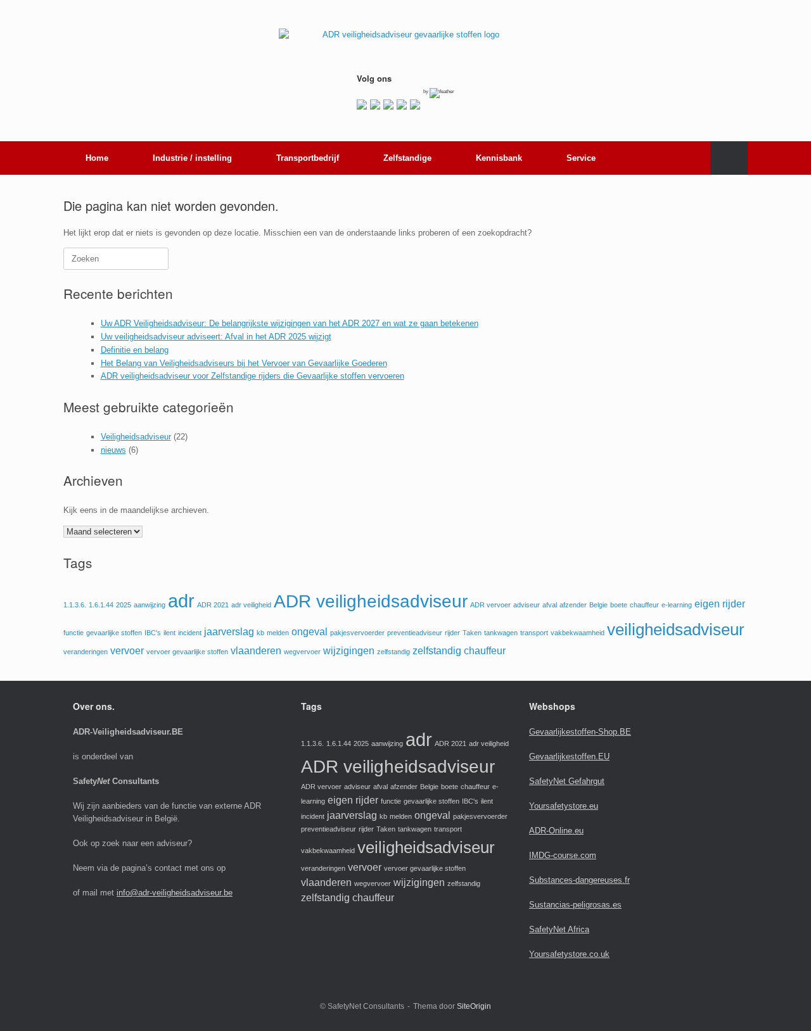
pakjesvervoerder (357, 632)
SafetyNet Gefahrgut (566, 781)
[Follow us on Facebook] (362, 104)
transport (534, 632)
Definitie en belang (135, 350)
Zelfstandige (407, 158)
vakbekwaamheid (577, 632)
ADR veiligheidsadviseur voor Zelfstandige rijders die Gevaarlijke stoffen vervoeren (252, 376)
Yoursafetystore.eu (563, 806)
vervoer (127, 650)
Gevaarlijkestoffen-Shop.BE (580, 732)
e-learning (676, 605)
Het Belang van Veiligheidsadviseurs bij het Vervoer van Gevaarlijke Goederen (244, 363)
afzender (573, 605)
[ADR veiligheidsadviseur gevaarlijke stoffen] (405, 42)
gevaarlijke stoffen (114, 632)
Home (97, 158)
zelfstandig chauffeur (459, 650)
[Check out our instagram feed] (415, 104)
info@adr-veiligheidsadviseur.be (175, 892)
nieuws (113, 450)
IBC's (152, 632)
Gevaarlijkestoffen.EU (569, 756)
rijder (452, 632)
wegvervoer (302, 651)
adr (181, 600)
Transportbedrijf (307, 158)
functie (73, 632)
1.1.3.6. (74, 605)
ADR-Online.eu (556, 830)
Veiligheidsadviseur (136, 436)
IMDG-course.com (562, 855)
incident (189, 632)
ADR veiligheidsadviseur (371, 601)
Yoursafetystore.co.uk (569, 954)
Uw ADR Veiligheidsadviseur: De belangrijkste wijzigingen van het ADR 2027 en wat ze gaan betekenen (289, 323)
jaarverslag (229, 631)
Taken (472, 632)
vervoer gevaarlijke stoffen (187, 651)
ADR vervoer (490, 605)
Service (581, 158)
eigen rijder (719, 603)
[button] (729, 158)
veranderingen (85, 651)
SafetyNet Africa (559, 929)
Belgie (598, 605)
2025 (123, 605)
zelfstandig (393, 651)
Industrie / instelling (192, 158)
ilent (169, 632)
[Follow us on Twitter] (375, 104)
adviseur (526, 605)
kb (260, 632)
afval (549, 605)
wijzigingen (348, 650)
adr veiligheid (251, 605)
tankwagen (501, 632)
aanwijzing (149, 605)
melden (278, 632)
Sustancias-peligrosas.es (575, 904)
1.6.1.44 (101, 605)
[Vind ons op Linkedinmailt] (388, 104)
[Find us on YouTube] (402, 104)
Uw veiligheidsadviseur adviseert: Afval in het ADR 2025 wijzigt (216, 336)
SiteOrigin (474, 1006)
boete (618, 605)
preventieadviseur (414, 632)
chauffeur (644, 605)
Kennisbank (499, 158)
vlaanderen (256, 650)
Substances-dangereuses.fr (579, 880)
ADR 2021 (213, 605)
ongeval (309, 631)
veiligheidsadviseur (675, 629)
